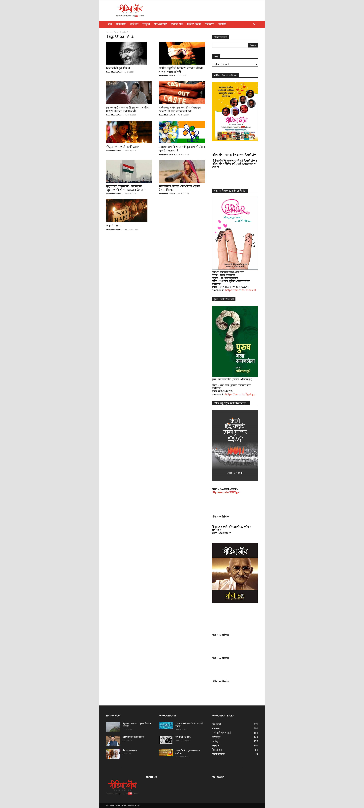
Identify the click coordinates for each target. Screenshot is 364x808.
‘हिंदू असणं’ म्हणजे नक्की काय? (122, 146)
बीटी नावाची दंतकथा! (130, 750)
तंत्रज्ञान (146, 24)
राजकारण (121, 24)
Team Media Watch (114, 72)
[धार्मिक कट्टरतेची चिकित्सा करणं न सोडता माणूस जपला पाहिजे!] (182, 53)
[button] (254, 24)
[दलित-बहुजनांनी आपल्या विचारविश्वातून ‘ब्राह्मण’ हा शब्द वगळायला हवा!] (182, 92)
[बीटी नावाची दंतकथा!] (113, 754)
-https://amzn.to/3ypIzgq (239, 394)
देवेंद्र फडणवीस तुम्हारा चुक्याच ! (133, 737)
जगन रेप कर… (113, 225)
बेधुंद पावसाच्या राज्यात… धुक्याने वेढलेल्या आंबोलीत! (137, 725)
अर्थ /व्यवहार (160, 24)
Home (108, 32)
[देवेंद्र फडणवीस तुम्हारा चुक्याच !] (113, 741)
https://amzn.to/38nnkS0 (240, 290)
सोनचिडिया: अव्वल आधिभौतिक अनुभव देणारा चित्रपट (179, 188)
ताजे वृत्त (134, 24)
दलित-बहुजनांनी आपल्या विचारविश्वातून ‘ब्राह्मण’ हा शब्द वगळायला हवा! (180, 109)
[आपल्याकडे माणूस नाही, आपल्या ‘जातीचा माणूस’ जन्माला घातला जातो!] (129, 92)
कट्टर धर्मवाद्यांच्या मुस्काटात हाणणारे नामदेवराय (187, 752)
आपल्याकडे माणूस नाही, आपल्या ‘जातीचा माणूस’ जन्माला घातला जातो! (127, 109)
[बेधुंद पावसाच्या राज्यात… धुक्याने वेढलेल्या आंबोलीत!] (113, 727)
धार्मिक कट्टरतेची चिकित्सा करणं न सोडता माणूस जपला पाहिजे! (181, 70)
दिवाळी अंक (177, 24)
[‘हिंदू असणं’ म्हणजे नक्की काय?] (129, 132)
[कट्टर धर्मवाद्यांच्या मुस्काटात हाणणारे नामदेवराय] (166, 752)
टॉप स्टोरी (209, 24)
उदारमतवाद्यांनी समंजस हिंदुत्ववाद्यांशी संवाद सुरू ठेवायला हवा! (182, 148)
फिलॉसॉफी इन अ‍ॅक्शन (118, 68)
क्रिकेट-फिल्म (194, 24)
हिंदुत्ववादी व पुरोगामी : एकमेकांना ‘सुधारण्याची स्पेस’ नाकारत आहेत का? (126, 188)
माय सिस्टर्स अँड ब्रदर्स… (183, 737)
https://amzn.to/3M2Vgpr (225, 492)
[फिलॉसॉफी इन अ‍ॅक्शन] (129, 53)
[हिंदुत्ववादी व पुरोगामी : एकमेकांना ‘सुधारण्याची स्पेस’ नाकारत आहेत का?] (129, 171)
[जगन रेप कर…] (129, 210)
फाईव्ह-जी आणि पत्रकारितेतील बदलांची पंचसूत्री (189, 725)
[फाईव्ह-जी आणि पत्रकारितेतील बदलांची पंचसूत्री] (166, 725)
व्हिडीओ (222, 24)
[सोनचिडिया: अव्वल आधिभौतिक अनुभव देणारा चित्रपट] (182, 171)
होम (110, 24)
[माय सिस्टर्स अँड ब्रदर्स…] (166, 740)
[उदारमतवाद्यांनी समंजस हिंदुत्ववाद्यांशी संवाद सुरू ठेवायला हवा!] (182, 132)
